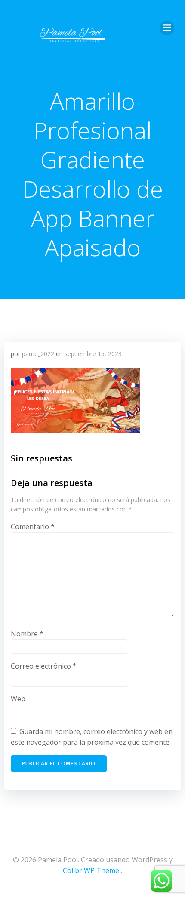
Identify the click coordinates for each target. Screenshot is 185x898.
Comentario (33, 526)
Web (18, 698)
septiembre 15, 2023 (93, 354)
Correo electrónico (44, 666)
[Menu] (167, 28)
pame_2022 (38, 354)
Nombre (27, 633)
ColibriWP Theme (91, 870)
